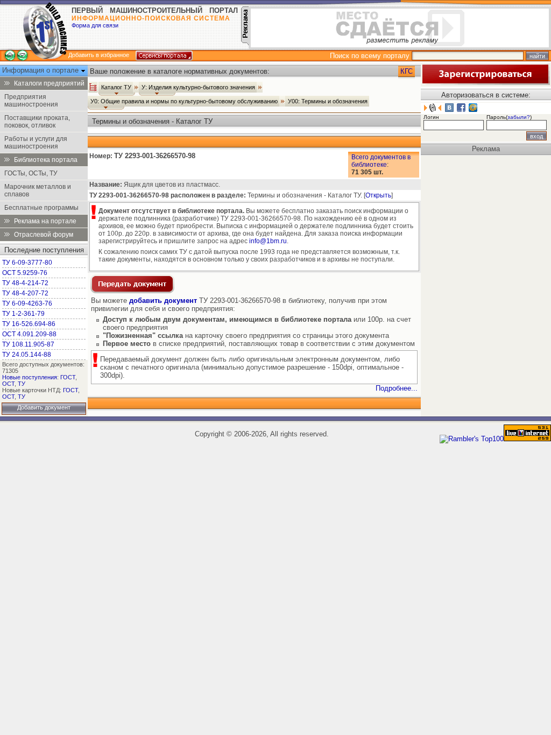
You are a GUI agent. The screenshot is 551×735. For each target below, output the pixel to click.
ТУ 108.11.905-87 (28, 344)
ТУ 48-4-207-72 (25, 293)
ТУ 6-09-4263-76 (27, 303)
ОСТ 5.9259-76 (24, 273)
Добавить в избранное (98, 55)
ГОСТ (67, 377)
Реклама (486, 149)
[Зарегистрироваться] (485, 83)
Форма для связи (95, 25)
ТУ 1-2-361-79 (23, 313)
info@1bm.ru (268, 241)
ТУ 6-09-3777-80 (27, 262)
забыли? (518, 117)
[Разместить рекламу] (245, 43)
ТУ (21, 383)
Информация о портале (41, 70)
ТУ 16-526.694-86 (28, 324)
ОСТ (8, 383)
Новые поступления (29, 377)
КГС (406, 71)
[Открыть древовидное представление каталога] (93, 87)
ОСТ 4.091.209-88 (29, 334)
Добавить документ (43, 407)
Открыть (378, 195)
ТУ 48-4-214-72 (25, 283)
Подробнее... (397, 388)
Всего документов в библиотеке (381, 160)
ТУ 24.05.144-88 (26, 354)
